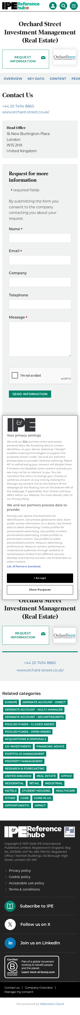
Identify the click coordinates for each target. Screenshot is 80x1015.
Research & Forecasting (25, 768)
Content (58, 79)
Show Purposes (40, 589)
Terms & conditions (24, 889)
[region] (40, 507)
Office (66, 776)
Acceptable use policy (26, 883)
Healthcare (65, 790)
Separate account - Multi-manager (34, 709)
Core (24, 798)
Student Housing (36, 790)
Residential (14, 783)
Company (18, 273)
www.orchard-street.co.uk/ (25, 112)
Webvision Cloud (52, 1004)
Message (17, 317)
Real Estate (46, 776)
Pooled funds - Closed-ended (29, 724)
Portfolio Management (24, 753)
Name (14, 229)
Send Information (30, 394)
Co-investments (18, 746)
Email (14, 251)
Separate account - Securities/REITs (34, 717)
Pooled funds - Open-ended (28, 731)
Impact (40, 805)
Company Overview (39, 987)
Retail (34, 783)
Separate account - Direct (44, 702)
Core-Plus (42, 798)
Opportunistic (17, 805)
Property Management (24, 761)
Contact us (12, 987)
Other (10, 798)
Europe (11, 702)
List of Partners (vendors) (23, 566)
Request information (23, 59)
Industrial (54, 783)
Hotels (11, 790)
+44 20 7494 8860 (18, 106)
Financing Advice (50, 746)
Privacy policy (20, 871)
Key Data (36, 79)
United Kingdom (18, 776)
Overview (13, 79)
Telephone (18, 295)
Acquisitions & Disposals (25, 739)
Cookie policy (19, 877)
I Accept (40, 578)
